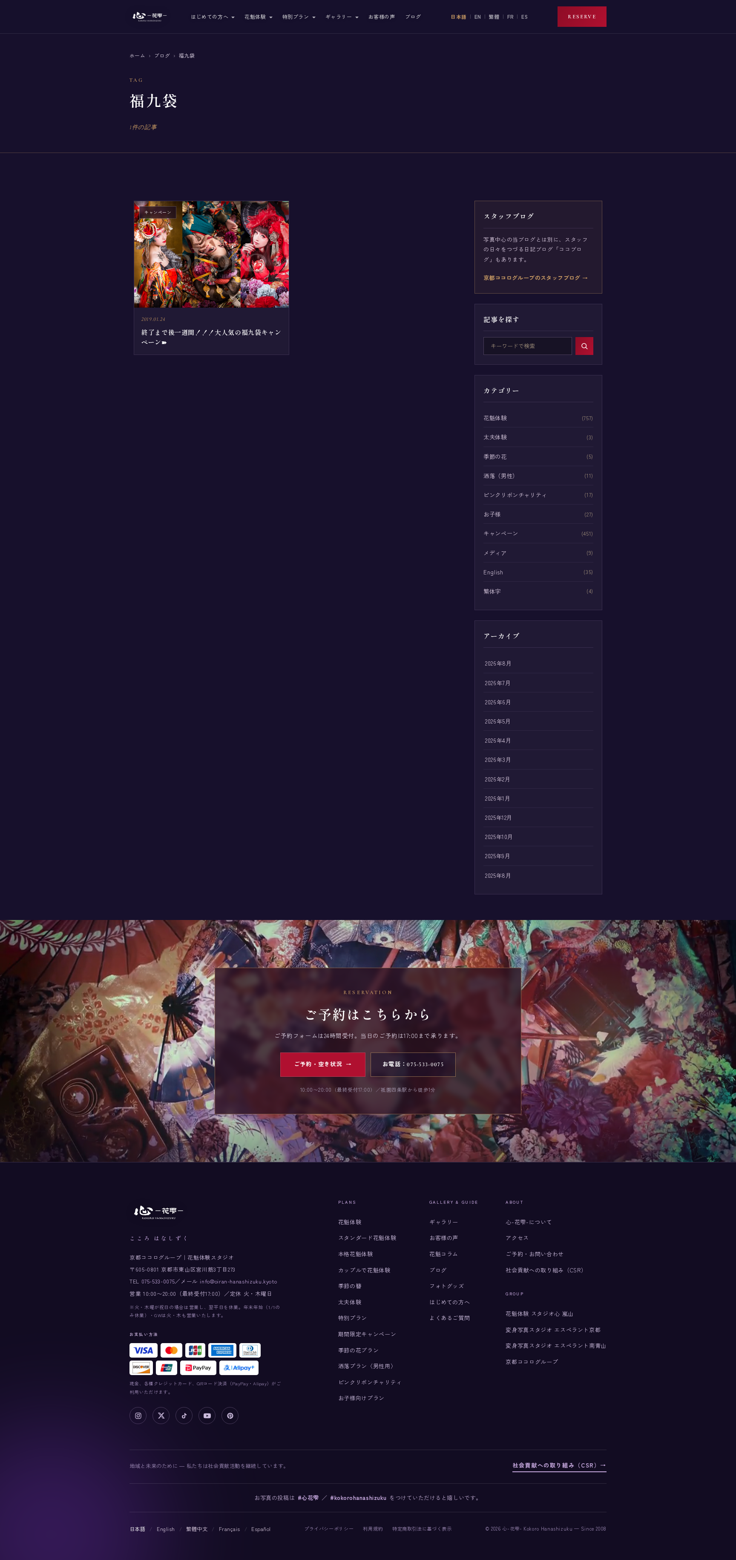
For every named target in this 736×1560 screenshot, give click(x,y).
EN (477, 16)
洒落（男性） (500, 475)
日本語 (459, 16)
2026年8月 (498, 663)
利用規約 (373, 1528)
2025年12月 (498, 817)
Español (260, 1529)
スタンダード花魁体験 (367, 1238)
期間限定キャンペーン (367, 1334)
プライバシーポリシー (329, 1528)
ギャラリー (338, 16)
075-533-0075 (158, 1281)
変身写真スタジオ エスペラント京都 (553, 1330)
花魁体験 (255, 16)
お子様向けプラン (361, 1398)
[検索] (584, 346)
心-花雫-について (529, 1222)
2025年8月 (498, 875)
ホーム (137, 55)
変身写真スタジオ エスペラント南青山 (556, 1345)
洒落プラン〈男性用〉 (367, 1366)
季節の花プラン (358, 1350)
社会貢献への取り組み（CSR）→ (559, 1465)
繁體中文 (196, 1529)
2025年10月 (499, 836)
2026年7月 (498, 682)
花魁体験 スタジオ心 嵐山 (539, 1313)
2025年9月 (497, 855)
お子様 (492, 514)
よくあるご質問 (449, 1318)
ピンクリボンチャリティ (515, 494)
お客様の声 (381, 16)
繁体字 (492, 591)
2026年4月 (498, 740)
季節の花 (495, 456)
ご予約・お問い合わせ (535, 1254)
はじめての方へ (209, 16)
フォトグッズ (446, 1286)
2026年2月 (497, 779)
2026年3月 (498, 759)
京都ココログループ (532, 1362)
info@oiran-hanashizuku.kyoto (238, 1281)
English (493, 572)
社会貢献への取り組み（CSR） (546, 1270)
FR (510, 16)
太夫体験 (495, 437)
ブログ (413, 16)
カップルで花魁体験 (364, 1270)
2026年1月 (497, 798)
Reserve (582, 16)
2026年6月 (498, 702)
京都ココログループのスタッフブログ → (535, 278)
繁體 (494, 16)
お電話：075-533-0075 (413, 1064)
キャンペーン (500, 533)
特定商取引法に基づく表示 (422, 1528)
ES (524, 16)
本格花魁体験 (355, 1254)
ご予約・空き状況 (323, 1064)
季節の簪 (350, 1286)
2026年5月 (498, 721)
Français (229, 1529)
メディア (495, 552)
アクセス (517, 1238)
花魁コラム (443, 1254)
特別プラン (295, 16)
